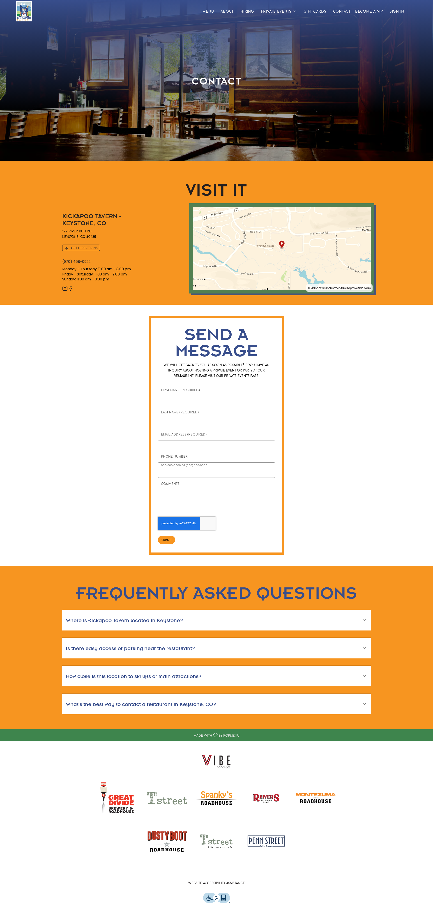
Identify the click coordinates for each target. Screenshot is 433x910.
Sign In (397, 11)
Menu (208, 11)
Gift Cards (315, 11)
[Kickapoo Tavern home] (24, 11)
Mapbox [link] (316, 288)
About (227, 11)
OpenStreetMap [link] (335, 288)
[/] (216, 761)
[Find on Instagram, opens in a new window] (65, 289)
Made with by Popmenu (121, 735)
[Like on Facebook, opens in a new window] (70, 289)
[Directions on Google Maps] (282, 248)
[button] (279, 11)
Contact (342, 11)
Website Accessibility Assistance (216, 883)
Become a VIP (369, 11)
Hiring (247, 11)
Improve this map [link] (358, 288)
